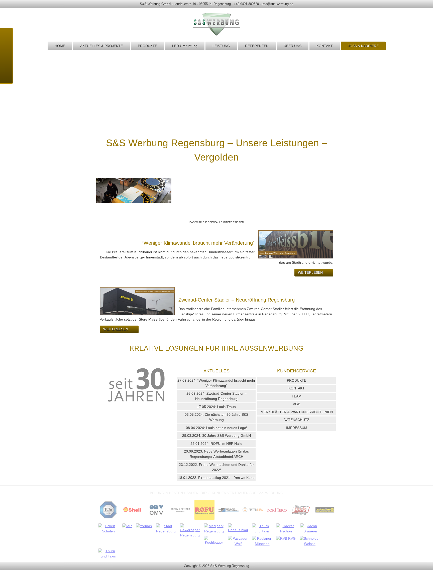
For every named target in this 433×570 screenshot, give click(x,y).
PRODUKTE (147, 46)
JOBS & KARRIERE (363, 46)
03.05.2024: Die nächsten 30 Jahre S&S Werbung (216, 417)
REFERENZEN (257, 46)
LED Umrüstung (184, 46)
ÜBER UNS (292, 46)
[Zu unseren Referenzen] (108, 520)
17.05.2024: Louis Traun (216, 407)
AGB (296, 404)
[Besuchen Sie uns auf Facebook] (6, 74)
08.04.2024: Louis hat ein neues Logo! (216, 428)
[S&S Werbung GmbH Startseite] (216, 35)
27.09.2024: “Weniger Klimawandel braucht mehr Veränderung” (216, 383)
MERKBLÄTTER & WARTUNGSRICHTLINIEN (297, 412)
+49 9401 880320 (246, 4)
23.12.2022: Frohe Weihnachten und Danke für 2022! (216, 467)
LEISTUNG (221, 46)
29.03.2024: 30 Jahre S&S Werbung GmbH (216, 436)
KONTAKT (324, 46)
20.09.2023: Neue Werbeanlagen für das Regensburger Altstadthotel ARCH (216, 454)
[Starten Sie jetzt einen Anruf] (6, 37)
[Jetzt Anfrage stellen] (6, 62)
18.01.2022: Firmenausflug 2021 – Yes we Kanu (216, 478)
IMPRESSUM (296, 428)
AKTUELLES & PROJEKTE (101, 46)
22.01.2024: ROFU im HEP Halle (216, 444)
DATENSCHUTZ (296, 420)
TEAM (296, 396)
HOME (60, 46)
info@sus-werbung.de (277, 4)
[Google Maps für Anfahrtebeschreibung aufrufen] (6, 49)
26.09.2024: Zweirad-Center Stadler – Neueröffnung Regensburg (216, 396)
